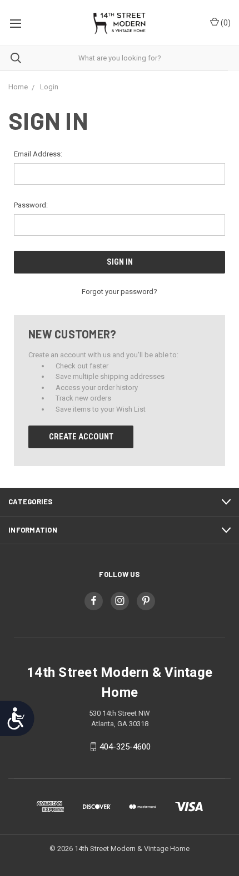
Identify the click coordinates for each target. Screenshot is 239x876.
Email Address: (38, 154)
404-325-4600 (125, 747)
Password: (31, 205)
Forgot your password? (119, 291)
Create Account (81, 437)
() (225, 22)
